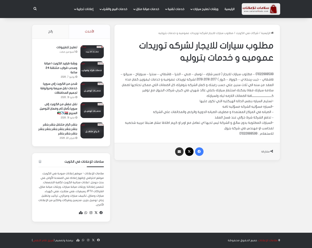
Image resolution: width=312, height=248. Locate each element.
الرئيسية (230, 9)
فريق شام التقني (43, 240)
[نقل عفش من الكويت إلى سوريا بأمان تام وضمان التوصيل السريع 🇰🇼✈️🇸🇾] (92, 110)
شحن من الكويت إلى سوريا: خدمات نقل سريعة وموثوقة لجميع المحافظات (58, 88)
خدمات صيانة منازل (147, 9)
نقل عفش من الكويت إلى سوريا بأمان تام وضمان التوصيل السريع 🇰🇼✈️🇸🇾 (58, 109)
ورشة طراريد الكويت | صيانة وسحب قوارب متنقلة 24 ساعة (60, 68)
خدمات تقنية (176, 9)
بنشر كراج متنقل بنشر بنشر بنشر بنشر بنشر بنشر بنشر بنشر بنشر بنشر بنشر (57, 129)
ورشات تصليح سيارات (205, 9)
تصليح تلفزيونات (66, 47)
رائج (50, 31)
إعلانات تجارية (85, 9)
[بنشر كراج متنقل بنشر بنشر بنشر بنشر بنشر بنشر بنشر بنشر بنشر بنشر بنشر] (92, 130)
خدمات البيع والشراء (114, 9)
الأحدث (89, 31)
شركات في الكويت (247, 33)
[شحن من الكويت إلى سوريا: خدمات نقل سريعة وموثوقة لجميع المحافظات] (92, 90)
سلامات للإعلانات (268, 240)
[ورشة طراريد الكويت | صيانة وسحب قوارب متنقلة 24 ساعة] (92, 69)
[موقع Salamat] (261, 9)
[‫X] (96, 212)
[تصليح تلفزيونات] (92, 51)
